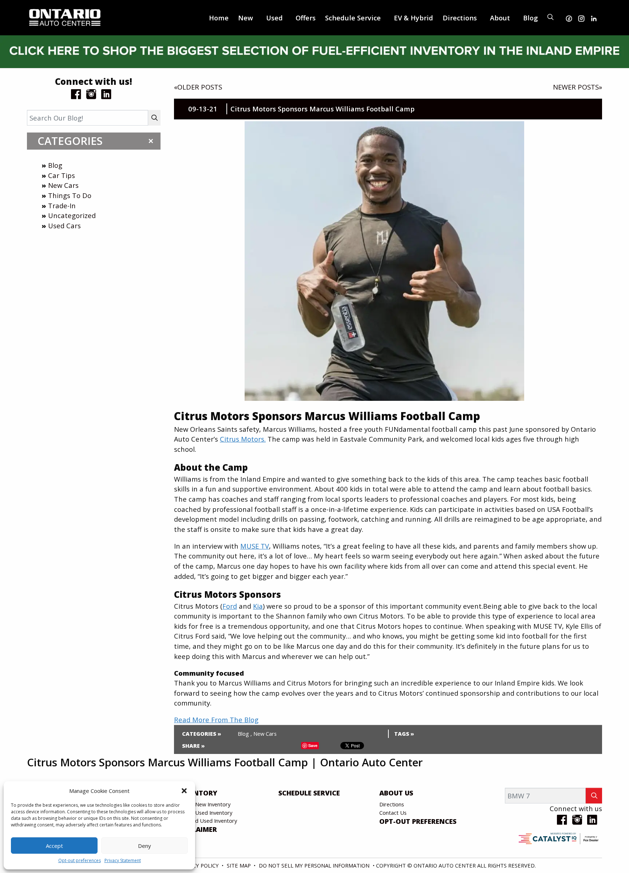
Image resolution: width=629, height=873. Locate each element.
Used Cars (64, 225)
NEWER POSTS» (577, 86)
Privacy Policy (199, 865)
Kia (258, 606)
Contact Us (393, 812)
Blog (55, 165)
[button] (184, 790)
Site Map (239, 865)
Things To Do (69, 195)
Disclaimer (197, 829)
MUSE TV (254, 545)
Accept (54, 845)
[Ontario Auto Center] (65, 16)
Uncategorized (72, 215)
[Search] (154, 118)
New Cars (63, 185)
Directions (391, 804)
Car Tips (61, 175)
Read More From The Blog (216, 719)
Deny (144, 845)
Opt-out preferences (79, 860)
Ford (229, 606)
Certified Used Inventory (207, 820)
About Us (396, 793)
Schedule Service (309, 793)
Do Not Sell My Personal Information (315, 865)
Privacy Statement (122, 860)
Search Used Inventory (204, 812)
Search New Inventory (203, 804)
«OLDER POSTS (198, 86)
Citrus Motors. (243, 438)
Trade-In (62, 205)
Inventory (197, 793)
